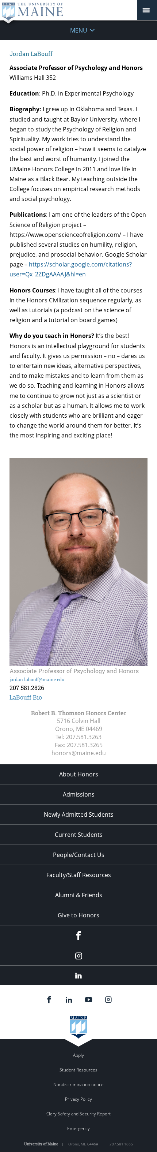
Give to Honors (78, 915)
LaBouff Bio (25, 697)
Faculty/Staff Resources (78, 875)
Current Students (79, 835)
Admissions (79, 794)
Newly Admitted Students (79, 814)
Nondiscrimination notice (78, 1084)
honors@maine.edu (78, 753)
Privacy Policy (78, 1099)
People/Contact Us (78, 855)
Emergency (78, 1128)
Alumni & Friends (78, 895)
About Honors (78, 774)
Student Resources (78, 1070)
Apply (78, 1055)
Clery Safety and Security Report (78, 1114)
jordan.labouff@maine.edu (36, 679)
